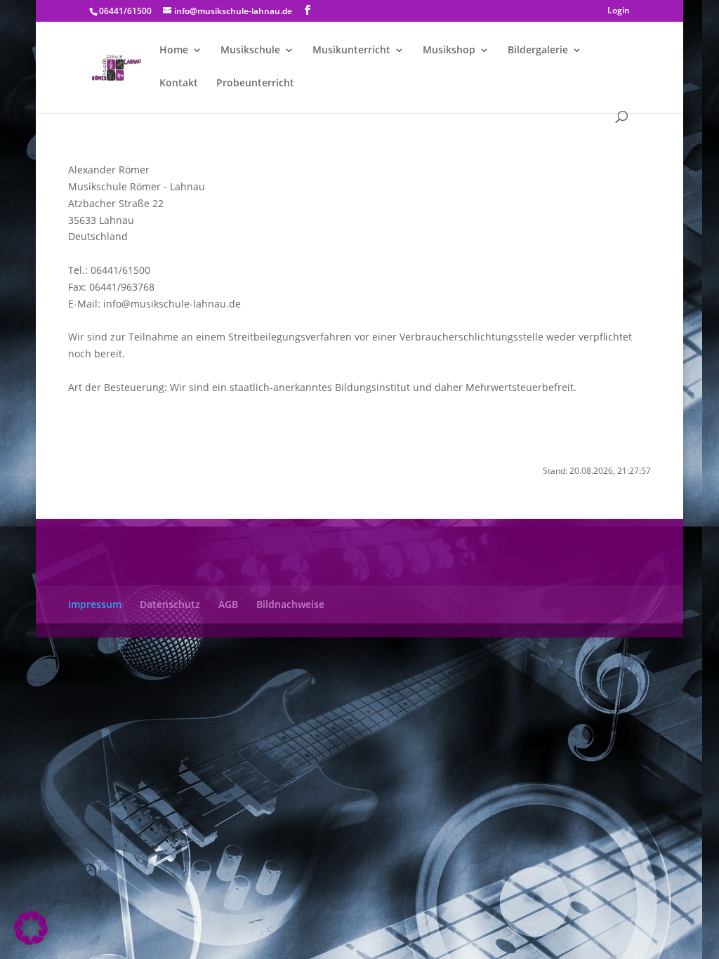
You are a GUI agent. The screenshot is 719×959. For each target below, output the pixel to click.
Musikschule (250, 50)
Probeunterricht (255, 83)
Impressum (94, 604)
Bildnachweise (290, 604)
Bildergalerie (538, 50)
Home (173, 50)
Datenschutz (170, 604)
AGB (228, 604)
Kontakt (178, 83)
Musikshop (449, 50)
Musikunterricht (351, 50)
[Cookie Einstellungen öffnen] (31, 941)
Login (618, 11)
